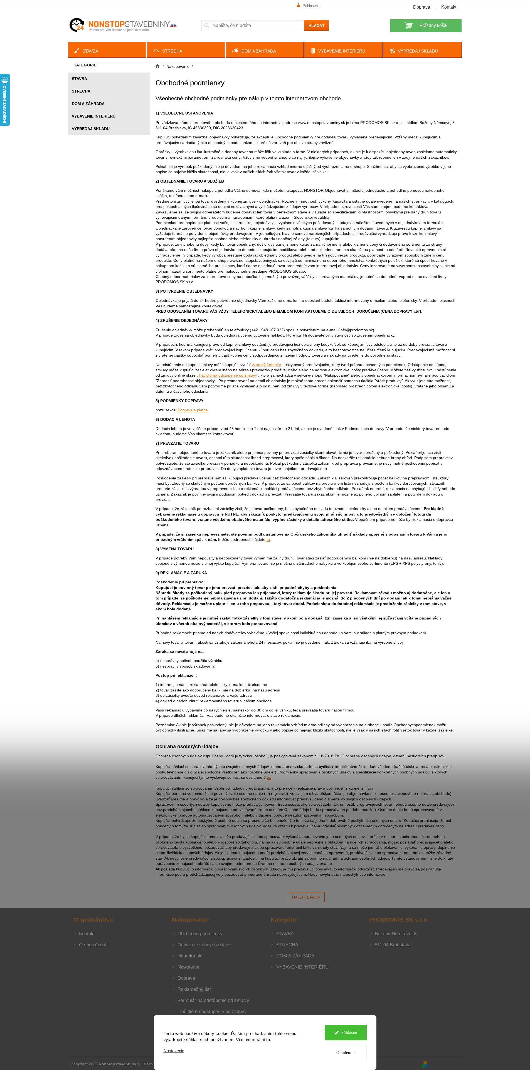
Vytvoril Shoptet (446, 1064)
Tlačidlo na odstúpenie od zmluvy (227, 375)
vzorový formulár (266, 364)
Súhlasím (349, 1032)
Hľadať (317, 25)
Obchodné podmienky (200, 933)
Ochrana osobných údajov (205, 944)
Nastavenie (174, 1051)
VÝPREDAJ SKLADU (91, 128)
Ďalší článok (306, 897)
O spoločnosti (93, 944)
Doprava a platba (193, 410)
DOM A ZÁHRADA (88, 103)
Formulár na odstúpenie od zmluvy (213, 1000)
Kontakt (448, 7)
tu (268, 1039)
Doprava (421, 7)
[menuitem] (107, 50)
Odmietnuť (345, 1052)
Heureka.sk (189, 956)
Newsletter (189, 967)
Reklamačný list (194, 989)
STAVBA (79, 78)
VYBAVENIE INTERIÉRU (93, 116)
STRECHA (81, 91)
